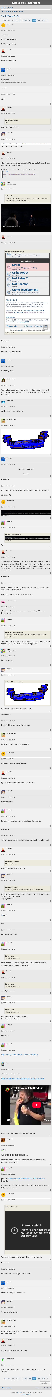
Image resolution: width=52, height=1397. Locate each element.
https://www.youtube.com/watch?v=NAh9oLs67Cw (19, 1055)
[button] (13, 20)
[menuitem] (3, 7)
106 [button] (38, 20)
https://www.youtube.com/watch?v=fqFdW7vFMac (26, 1179)
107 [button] (43, 20)
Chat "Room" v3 (10, 16)
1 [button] (19, 20)
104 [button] (29, 20)
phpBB (19, 1392)
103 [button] (25, 20)
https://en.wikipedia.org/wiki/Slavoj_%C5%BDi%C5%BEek (22, 1078)
